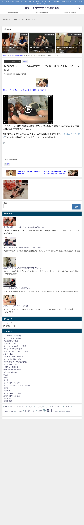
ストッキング (39, 407)
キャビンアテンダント (19, 407)
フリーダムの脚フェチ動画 (12, 61)
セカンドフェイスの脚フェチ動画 (15, 351)
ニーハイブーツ (57, 407)
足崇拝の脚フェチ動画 (70, 12)
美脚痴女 (6, 390)
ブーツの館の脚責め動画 (41, 12)
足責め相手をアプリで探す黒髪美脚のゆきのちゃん (22, 268)
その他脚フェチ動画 (13, 12)
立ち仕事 (28, 411)
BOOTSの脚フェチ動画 (12, 335)
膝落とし (62, 411)
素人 (34, 411)
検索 (5, 203)
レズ (74, 407)
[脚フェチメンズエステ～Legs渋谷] (9, 300)
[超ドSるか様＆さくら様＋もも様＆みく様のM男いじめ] (9, 221)
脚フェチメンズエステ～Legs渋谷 (15, 306)
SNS (11, 407)
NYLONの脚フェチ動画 (12, 338)
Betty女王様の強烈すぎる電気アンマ (16, 288)
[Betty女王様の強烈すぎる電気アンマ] (9, 282)
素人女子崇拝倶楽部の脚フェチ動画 (16, 385)
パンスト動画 (8, 354)
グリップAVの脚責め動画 (12, 349)
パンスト (67, 407)
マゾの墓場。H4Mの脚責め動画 (15, 362)
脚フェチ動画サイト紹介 (12, 393)
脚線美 (56, 411)
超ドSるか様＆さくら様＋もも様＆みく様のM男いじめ (23, 227)
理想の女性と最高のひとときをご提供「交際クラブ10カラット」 (27, 90)
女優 (12, 411)
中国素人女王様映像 (10, 367)
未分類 (5, 377)
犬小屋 (5, 380)
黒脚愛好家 (7, 401)
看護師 (20, 411)
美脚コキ (6, 388)
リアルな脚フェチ (10, 364)
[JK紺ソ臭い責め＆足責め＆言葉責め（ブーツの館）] (9, 241)
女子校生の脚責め (10, 372)
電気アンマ (7, 398)
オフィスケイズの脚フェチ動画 (14, 346)
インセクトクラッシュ (11, 343)
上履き (6, 411)
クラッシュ (30, 407)
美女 (40, 411)
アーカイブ (7, 323)
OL (6, 407)
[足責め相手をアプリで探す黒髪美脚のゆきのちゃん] (9, 262)
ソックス (47, 407)
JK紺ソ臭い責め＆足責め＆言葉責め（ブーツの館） (22, 247)
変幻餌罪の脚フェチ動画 (12, 369)
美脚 (25, 61)
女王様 (5, 375)
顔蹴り (69, 411)
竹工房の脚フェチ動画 (11, 383)
